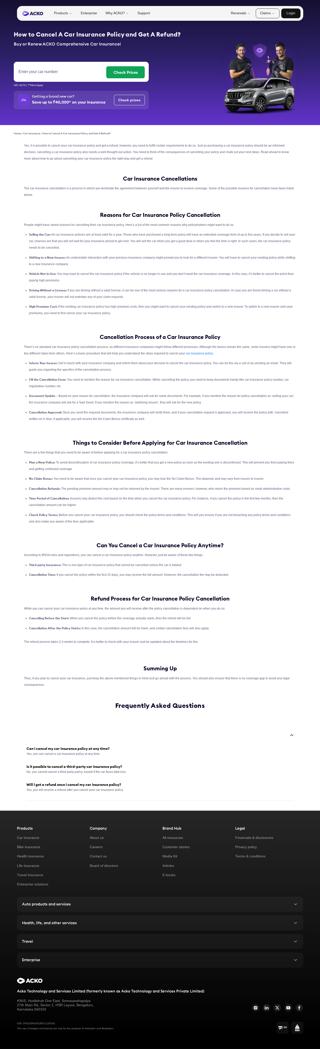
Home (17, 133)
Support (144, 13)
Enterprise (89, 13)
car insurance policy (199, 353)
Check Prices (126, 72)
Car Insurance (31, 133)
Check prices (129, 100)
